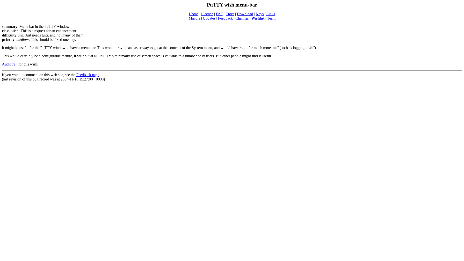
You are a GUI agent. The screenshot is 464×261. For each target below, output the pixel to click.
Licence (207, 14)
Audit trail (9, 64)
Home (193, 14)
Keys (260, 14)
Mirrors (194, 18)
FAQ (220, 14)
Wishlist (257, 18)
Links (270, 14)
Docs (230, 14)
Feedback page (87, 75)
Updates (209, 18)
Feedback (225, 18)
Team (271, 18)
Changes (242, 18)
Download (245, 14)
